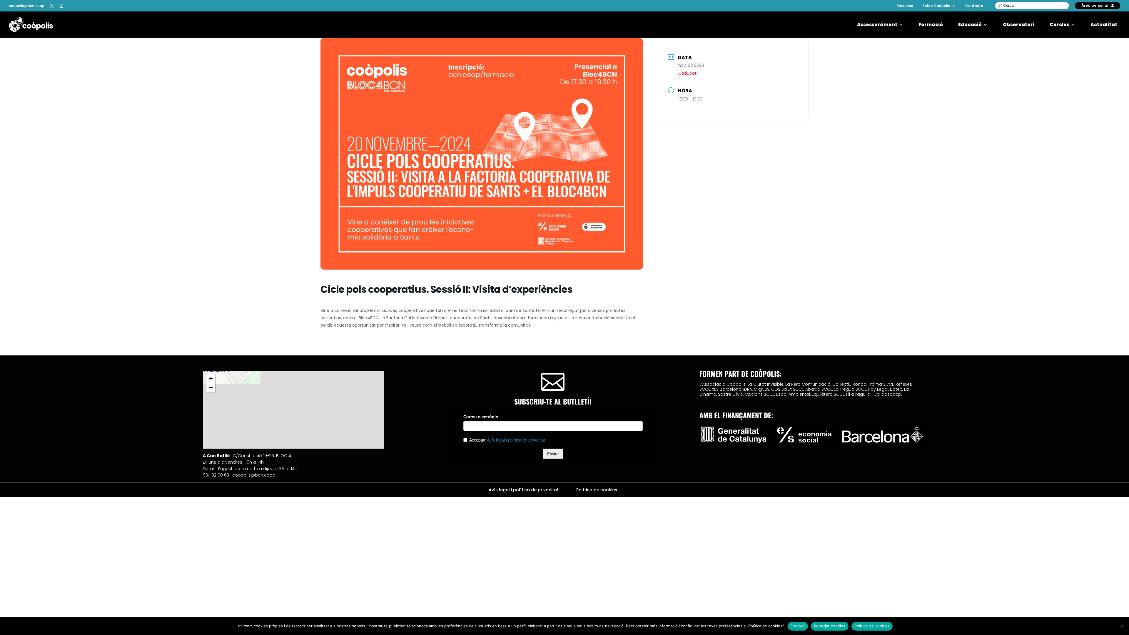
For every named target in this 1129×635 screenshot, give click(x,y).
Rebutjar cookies (830, 626)
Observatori (1018, 25)
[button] (210, 378)
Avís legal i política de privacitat (524, 490)
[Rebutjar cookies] (1122, 626)
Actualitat (1103, 25)
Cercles (1059, 25)
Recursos (905, 6)
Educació (970, 25)
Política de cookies (596, 490)
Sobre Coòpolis (936, 6)
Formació (930, 25)
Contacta (974, 6)
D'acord (798, 626)
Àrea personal (1094, 5)
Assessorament (877, 25)
